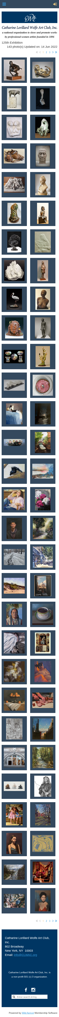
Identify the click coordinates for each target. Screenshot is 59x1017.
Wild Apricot (28, 1013)
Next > (53, 52)
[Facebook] (26, 990)
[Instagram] (33, 990)
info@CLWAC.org (25, 955)
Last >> (56, 52)
